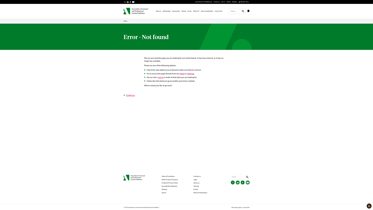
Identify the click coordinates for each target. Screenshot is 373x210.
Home (182, 74)
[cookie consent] (369, 206)
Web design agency (237, 207)
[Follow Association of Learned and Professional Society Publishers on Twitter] (125, 2)
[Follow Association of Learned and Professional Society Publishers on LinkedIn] (128, 2)
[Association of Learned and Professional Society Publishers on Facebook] (130, 2)
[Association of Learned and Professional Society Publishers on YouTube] (133, 2)
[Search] (243, 11)
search (161, 77)
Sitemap (190, 74)
